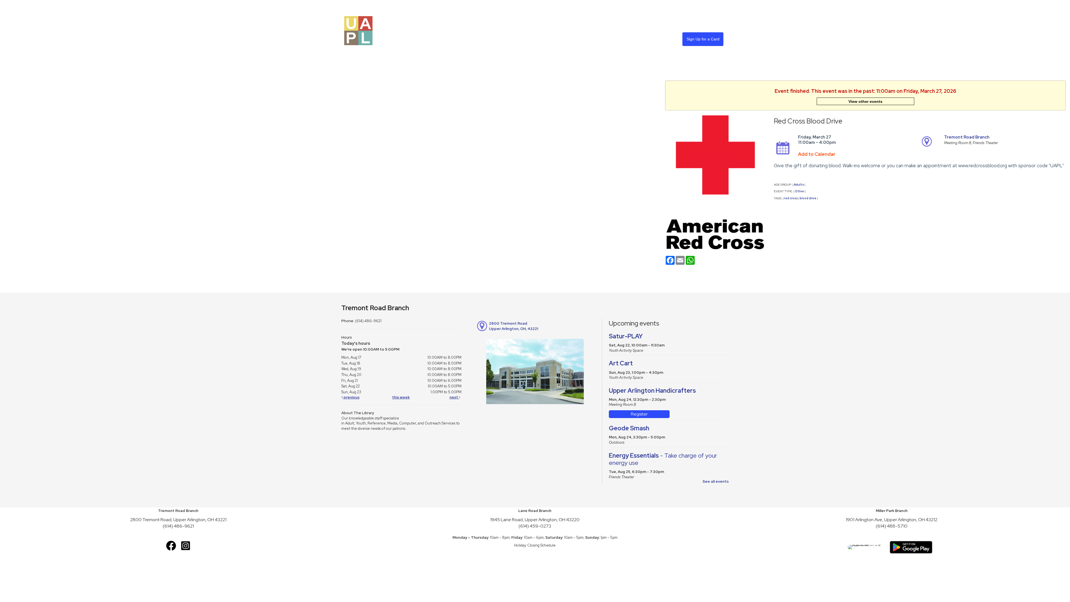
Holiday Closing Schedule (535, 545)
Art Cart (621, 363)
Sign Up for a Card (703, 39)
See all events (715, 481)
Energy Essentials (663, 459)
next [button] (454, 397)
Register (639, 414)
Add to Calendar (816, 154)
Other (799, 191)
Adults (799, 184)
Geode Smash (629, 428)
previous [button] (351, 397)
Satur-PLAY (626, 336)
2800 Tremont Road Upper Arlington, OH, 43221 (513, 326)
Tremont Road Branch (966, 137)
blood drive (808, 198)
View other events (865, 101)
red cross (791, 198)
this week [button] (401, 397)
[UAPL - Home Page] (358, 30)
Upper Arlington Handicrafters (652, 391)
